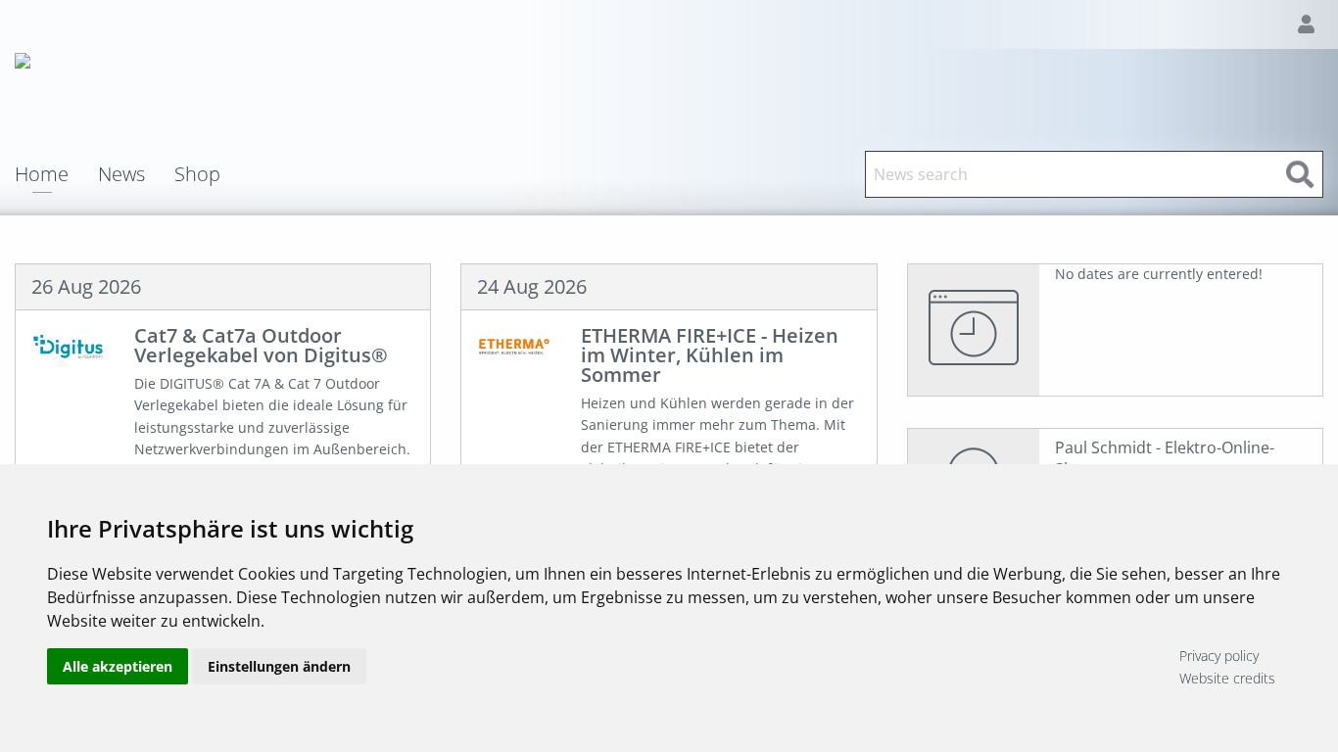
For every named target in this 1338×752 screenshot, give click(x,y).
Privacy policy (1219, 655)
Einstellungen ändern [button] (279, 666)
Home (42, 175)
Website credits (1227, 678)
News (121, 174)
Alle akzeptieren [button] (117, 666)
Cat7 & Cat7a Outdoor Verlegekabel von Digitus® (261, 345)
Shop (197, 174)
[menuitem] (56, 174)
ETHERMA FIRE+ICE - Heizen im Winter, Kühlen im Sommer (709, 355)
